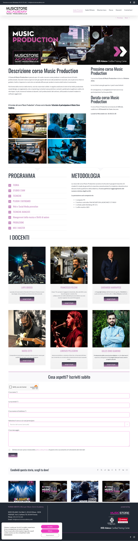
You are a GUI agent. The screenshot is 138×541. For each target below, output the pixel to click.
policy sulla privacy (42, 450)
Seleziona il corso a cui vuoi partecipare (21, 420)
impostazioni (8, 534)
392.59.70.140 (23, 2)
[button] (37, 185)
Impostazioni (50, 535)
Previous (120, 18)
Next (126, 18)
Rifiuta (50, 531)
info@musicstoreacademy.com (36, 2)
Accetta (50, 527)
